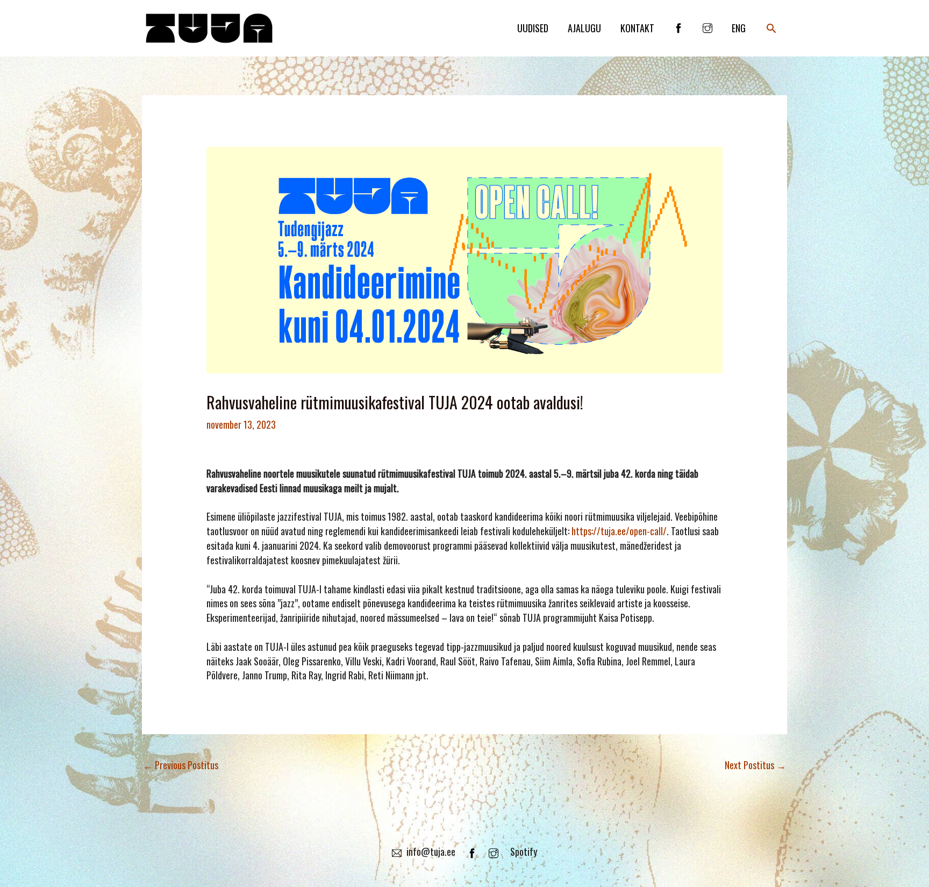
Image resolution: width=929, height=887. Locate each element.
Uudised (532, 28)
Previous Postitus (180, 765)
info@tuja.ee (430, 851)
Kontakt (637, 28)
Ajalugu (584, 28)
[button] (771, 28)
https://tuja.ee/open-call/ (619, 531)
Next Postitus (755, 765)
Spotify (523, 851)
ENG (739, 28)
